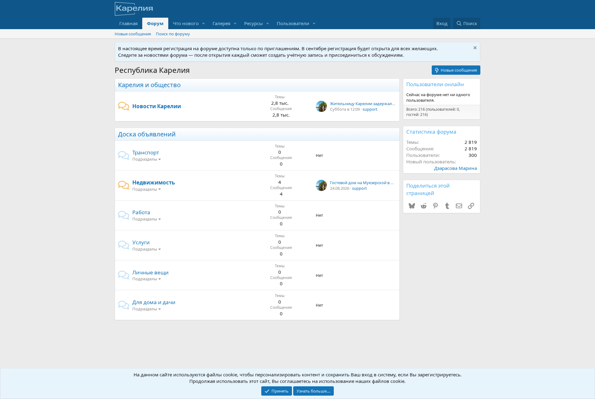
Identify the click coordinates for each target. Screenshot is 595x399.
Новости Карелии (156, 106)
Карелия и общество (149, 85)
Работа (141, 212)
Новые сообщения (133, 34)
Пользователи (293, 23)
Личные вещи (150, 272)
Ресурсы (253, 23)
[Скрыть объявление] (474, 48)
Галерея (221, 23)
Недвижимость (153, 182)
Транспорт (145, 152)
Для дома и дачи (153, 302)
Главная (128, 23)
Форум (155, 23)
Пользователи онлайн (435, 84)
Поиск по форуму (173, 34)
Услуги (141, 242)
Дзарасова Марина (455, 168)
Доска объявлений (147, 134)
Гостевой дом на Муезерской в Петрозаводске (375, 182)
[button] (203, 23)
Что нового (186, 23)
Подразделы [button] (144, 159)
